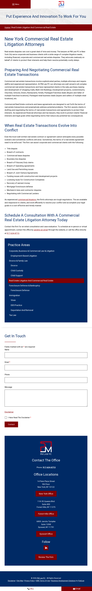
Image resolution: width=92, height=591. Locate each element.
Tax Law (12, 315)
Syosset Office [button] (46, 534)
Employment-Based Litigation (24, 256)
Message (8, 387)
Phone (7, 375)
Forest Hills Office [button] (46, 514)
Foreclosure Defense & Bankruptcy (24, 285)
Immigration (14, 295)
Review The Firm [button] (46, 557)
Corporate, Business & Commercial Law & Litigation (31, 251)
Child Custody (17, 270)
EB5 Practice (16, 305)
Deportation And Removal (22, 310)
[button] (15, 4)
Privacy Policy (30, 581)
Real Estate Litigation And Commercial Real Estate (31, 280)
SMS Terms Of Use (43, 581)
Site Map (20, 581)
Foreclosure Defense (20, 290)
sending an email (41, 230)
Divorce (14, 265)
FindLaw (81, 581)
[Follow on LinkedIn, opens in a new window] (46, 547)
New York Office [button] (46, 494)
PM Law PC (41, 578)
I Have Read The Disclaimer (19, 417)
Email (7, 362)
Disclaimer (9, 412)
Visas (13, 300)
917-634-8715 (13, 233)
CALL (31, 589)
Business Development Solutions (63, 581)
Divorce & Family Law (18, 261)
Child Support (17, 275)
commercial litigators (27, 199)
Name (7, 350)
